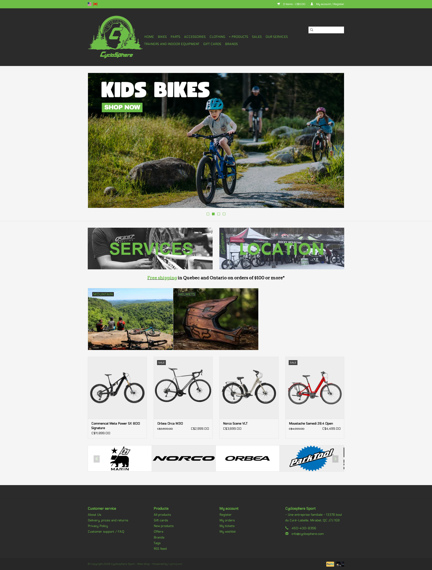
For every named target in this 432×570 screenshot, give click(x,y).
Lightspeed (175, 563)
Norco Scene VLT (235, 423)
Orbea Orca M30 (170, 423)
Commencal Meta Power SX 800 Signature (115, 426)
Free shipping (162, 277)
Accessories (195, 37)
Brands (231, 44)
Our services (277, 37)
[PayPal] (330, 563)
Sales (257, 37)
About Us (94, 515)
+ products (238, 37)
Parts (175, 37)
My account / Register (329, 4)
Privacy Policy (98, 526)
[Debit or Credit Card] (339, 563)
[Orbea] (184, 458)
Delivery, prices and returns (108, 520)
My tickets (227, 526)
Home (149, 37)
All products (162, 515)
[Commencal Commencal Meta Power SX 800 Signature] (117, 388)
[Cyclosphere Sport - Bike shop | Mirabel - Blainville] (115, 37)
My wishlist (227, 532)
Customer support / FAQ (106, 532)
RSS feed (160, 549)
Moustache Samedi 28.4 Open (311, 423)
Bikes (162, 37)
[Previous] (97, 141)
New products (164, 526)
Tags (157, 543)
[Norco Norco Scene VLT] (249, 388)
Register (225, 515)
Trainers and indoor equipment (171, 44)
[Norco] (120, 458)
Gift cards (212, 44)
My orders (227, 520)
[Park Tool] (247, 458)
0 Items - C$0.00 (294, 4)
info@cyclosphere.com (308, 534)
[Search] (311, 30)
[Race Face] (311, 458)
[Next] (335, 141)
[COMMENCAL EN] (216, 140)
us (89, 4)
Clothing (217, 37)
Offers (158, 532)
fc (95, 4)
